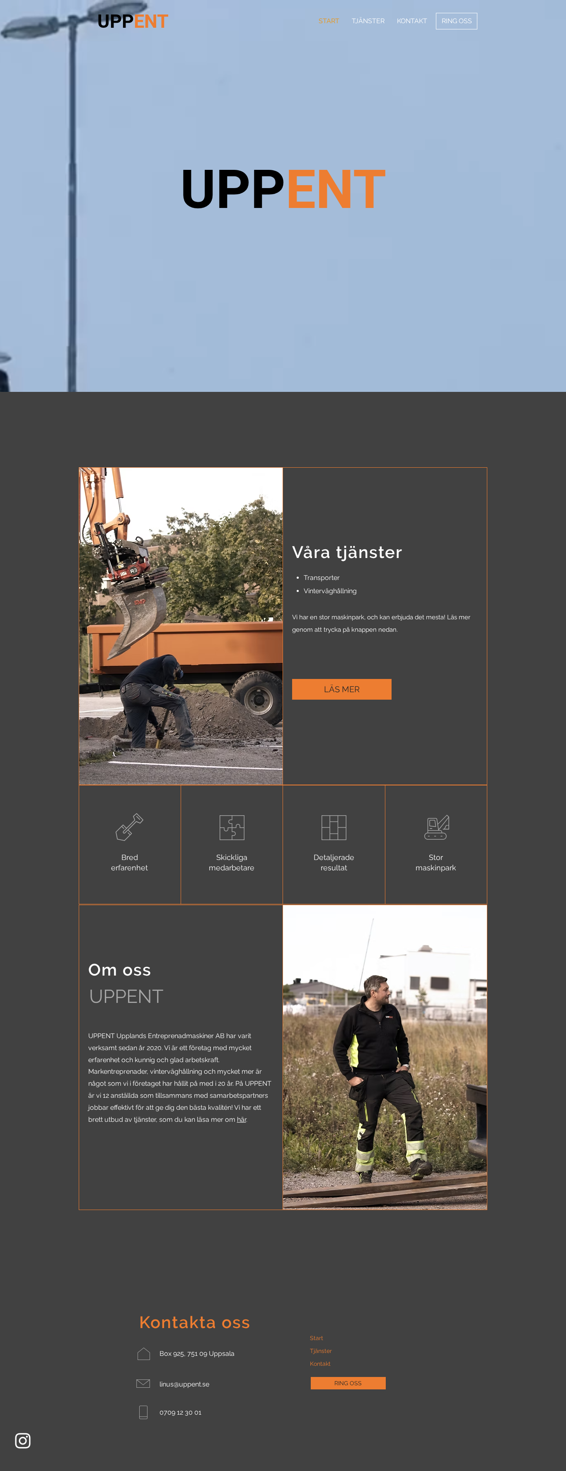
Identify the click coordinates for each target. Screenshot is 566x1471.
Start (316, 1338)
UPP (133, 21)
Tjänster (321, 1351)
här (241, 1119)
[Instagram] (22, 1440)
